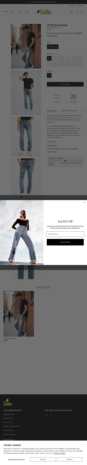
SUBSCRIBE (65, 242)
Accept (43, 459)
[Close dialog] (84, 202)
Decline (69, 459)
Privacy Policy (59, 453)
